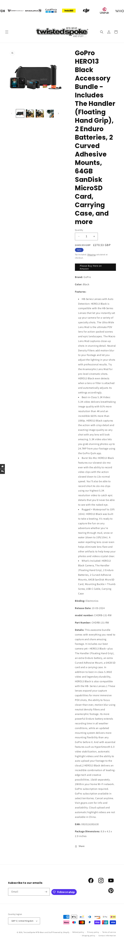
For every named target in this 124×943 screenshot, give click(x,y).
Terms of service (109, 932)
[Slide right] (58, 113)
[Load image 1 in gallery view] (20, 113)
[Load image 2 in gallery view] (30, 113)
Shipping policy (88, 935)
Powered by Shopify (61, 932)
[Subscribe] (46, 892)
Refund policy (78, 932)
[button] (6, 32)
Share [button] (82, 846)
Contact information (107, 935)
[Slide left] (11, 113)
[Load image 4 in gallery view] (50, 113)
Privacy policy (93, 932)
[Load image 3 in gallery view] (40, 113)
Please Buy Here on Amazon (91, 267)
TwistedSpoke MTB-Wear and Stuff (37, 932)
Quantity (79, 230)
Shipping (91, 254)
